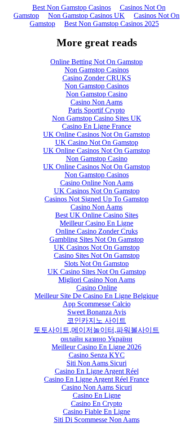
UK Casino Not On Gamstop (96, 142)
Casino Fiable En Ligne (96, 411)
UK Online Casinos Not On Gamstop (96, 134)
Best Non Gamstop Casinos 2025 (111, 23)
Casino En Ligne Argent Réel (97, 371)
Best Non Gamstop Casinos (71, 7)
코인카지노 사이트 (96, 320)
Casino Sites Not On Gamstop (97, 255)
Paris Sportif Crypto (96, 110)
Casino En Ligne (97, 395)
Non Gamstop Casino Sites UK (96, 118)
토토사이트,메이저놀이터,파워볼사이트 (96, 330)
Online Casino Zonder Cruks (97, 231)
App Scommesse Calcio (97, 304)
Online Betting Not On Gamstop (96, 61)
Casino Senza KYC (97, 355)
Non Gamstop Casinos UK (86, 15)
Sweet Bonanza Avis (96, 312)
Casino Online (96, 288)
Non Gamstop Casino (96, 94)
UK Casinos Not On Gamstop (97, 191)
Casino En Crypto (96, 403)
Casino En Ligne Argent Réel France (96, 379)
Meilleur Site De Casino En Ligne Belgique (96, 296)
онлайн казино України (96, 339)
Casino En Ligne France (96, 126)
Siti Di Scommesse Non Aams (97, 419)
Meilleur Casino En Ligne (96, 223)
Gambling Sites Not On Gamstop (96, 239)
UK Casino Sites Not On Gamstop (97, 271)
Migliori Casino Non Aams (96, 279)
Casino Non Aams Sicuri (96, 387)
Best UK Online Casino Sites (96, 215)
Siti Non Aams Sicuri (96, 363)
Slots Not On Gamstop (96, 263)
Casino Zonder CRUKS (96, 78)
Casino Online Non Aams (96, 183)
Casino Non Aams (96, 102)
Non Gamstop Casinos (97, 70)
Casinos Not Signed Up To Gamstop (96, 199)
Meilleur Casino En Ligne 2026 (96, 347)
